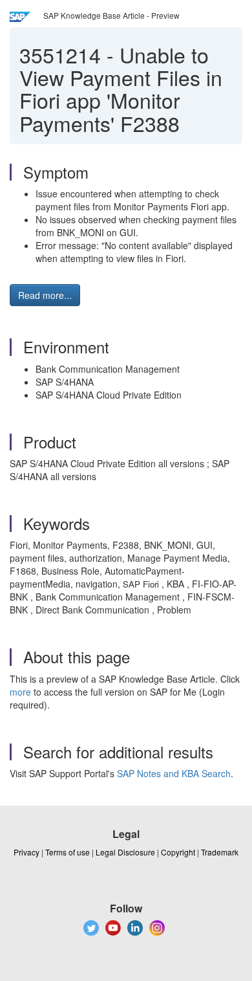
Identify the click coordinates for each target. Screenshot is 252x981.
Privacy (26, 851)
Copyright (178, 851)
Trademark (219, 851)
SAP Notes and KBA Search (174, 773)
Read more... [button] (45, 295)
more (20, 691)
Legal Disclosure (125, 851)
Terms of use (67, 851)
